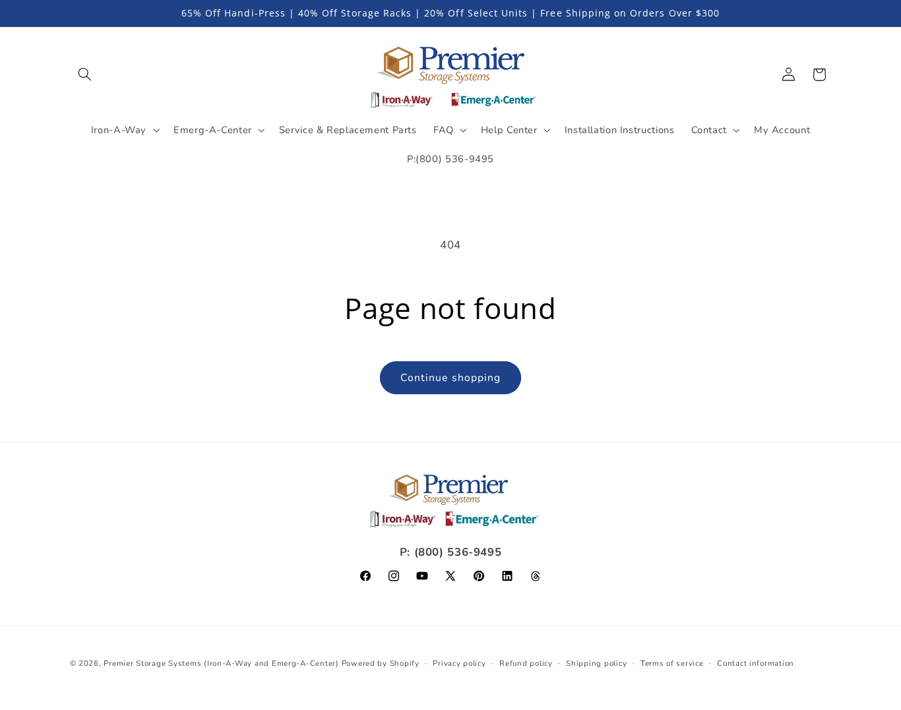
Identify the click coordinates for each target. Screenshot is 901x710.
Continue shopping (450, 377)
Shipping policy (596, 663)
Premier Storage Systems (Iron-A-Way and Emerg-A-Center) (221, 663)
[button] (85, 74)
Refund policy (526, 663)
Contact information (755, 663)
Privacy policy (459, 663)
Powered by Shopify (380, 663)
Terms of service (672, 663)
